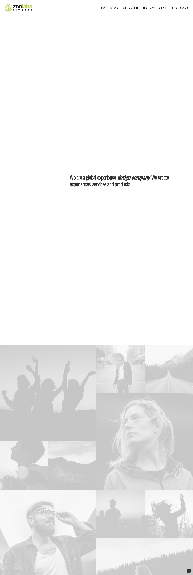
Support (163, 7)
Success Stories (129, 7)
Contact (184, 7)
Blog (144, 7)
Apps (152, 7)
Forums (114, 7)
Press (174, 7)
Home (104, 7)
